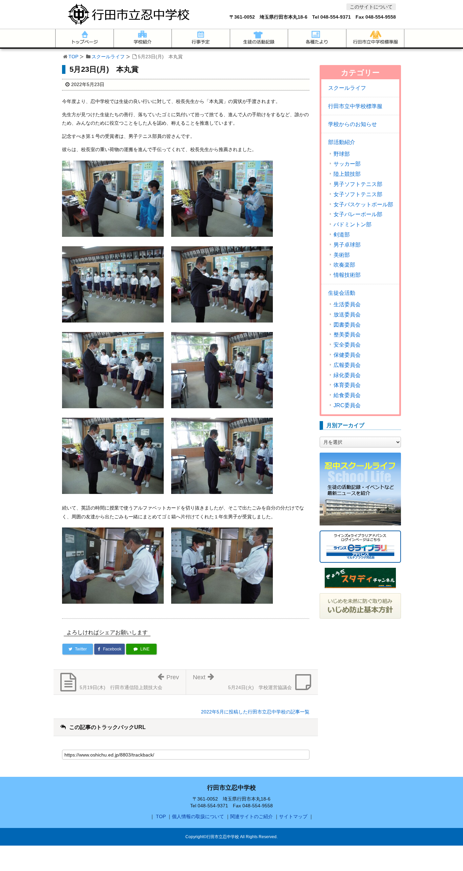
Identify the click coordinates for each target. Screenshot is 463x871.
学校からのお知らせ (352, 124)
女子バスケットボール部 (363, 204)
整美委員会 (347, 334)
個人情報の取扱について (198, 816)
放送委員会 (347, 314)
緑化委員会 (347, 375)
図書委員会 (347, 325)
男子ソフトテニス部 (358, 184)
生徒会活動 (341, 293)
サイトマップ (293, 816)
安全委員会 (347, 345)
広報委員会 (347, 365)
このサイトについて (371, 6)
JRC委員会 (347, 405)
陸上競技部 (347, 174)
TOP (73, 56)
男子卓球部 (347, 245)
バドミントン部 (352, 224)
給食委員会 (347, 395)
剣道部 (342, 234)
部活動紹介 (341, 142)
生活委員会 (347, 304)
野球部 (342, 154)
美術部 (342, 255)
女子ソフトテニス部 (358, 194)
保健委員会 (347, 355)
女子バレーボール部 (358, 214)
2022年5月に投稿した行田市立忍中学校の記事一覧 (255, 711)
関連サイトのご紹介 (251, 816)
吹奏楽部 (344, 265)
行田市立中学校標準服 (355, 106)
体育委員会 (347, 385)
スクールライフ (108, 56)
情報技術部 (347, 275)
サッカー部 (347, 164)
